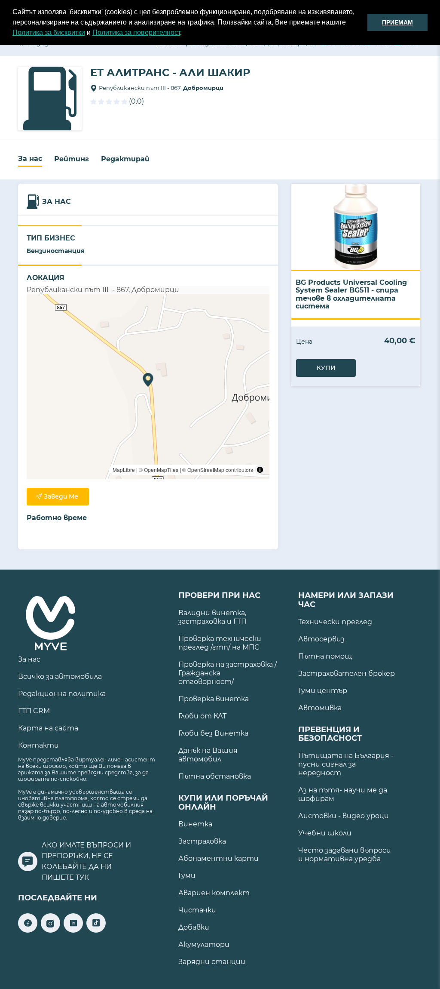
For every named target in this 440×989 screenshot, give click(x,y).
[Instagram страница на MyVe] (50, 930)
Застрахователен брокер (346, 673)
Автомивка (320, 708)
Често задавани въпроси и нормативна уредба (344, 854)
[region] (148, 386)
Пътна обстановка (214, 776)
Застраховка (202, 841)
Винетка (195, 824)
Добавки (193, 927)
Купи (326, 368)
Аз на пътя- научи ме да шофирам (342, 794)
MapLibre (124, 469)
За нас (30, 158)
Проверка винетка (213, 699)
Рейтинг (71, 159)
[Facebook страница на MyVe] (27, 930)
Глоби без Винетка (213, 733)
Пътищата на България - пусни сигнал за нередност (346, 764)
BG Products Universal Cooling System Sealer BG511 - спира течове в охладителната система (351, 294)
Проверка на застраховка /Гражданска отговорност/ (227, 673)
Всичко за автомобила (60, 676)
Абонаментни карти (218, 858)
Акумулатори (203, 944)
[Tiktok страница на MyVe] (96, 930)
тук (82, 877)
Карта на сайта (48, 728)
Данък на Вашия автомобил (208, 754)
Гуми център (322, 691)
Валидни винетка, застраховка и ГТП (212, 617)
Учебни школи (324, 833)
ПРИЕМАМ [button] (397, 22)
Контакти (38, 745)
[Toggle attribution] (260, 470)
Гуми (187, 876)
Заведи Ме (61, 496)
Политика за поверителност (136, 32)
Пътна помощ (325, 656)
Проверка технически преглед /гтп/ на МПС (219, 643)
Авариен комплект (214, 893)
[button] (184, 33)
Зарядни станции (211, 962)
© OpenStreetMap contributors (217, 469)
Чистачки (197, 910)
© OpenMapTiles (158, 469)
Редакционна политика (62, 694)
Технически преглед (335, 622)
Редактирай (125, 159)
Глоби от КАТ (202, 716)
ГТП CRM (34, 711)
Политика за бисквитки (48, 32)
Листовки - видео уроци (343, 816)
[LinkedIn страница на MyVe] (73, 930)
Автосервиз (321, 639)
